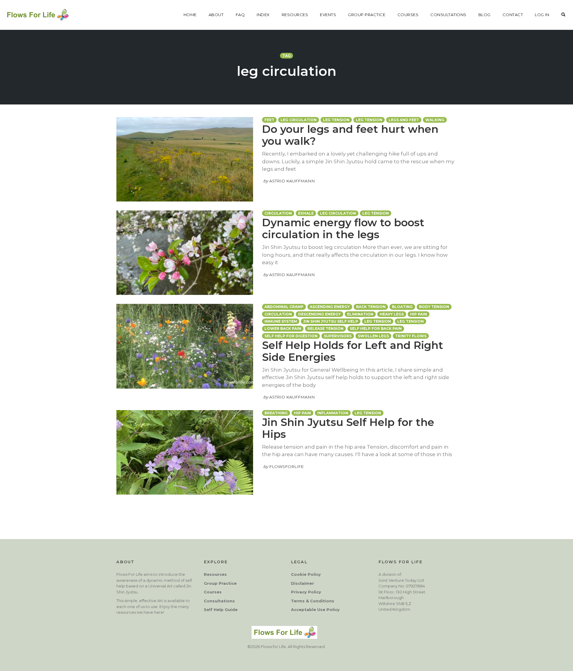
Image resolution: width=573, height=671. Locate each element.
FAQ (240, 14)
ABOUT (216, 14)
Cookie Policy (306, 574)
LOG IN (542, 14)
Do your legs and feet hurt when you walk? (350, 135)
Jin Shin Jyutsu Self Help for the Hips (348, 428)
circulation (278, 213)
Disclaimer (302, 583)
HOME (190, 14)
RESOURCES (295, 14)
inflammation (332, 413)
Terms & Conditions (312, 600)
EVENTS (328, 14)
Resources (215, 574)
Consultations (219, 600)
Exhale (306, 213)
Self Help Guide (221, 609)
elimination (360, 314)
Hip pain (418, 314)
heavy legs (392, 314)
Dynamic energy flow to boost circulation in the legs (343, 228)
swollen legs (373, 336)
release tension (325, 328)
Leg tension (369, 120)
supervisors (338, 336)
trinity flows (410, 336)
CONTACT (513, 14)
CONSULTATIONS (448, 14)
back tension (371, 306)
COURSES (408, 14)
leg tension (336, 120)
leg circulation (299, 120)
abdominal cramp (284, 306)
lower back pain (282, 328)
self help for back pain (376, 328)
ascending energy (330, 306)
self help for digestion (291, 336)
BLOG (484, 14)
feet (269, 120)
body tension (434, 306)
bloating (402, 306)
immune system (280, 321)
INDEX (263, 14)
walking (434, 120)
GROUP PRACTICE (366, 14)
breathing (276, 413)
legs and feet (404, 120)
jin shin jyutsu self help (330, 321)
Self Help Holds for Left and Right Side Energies (352, 351)
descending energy (319, 314)
